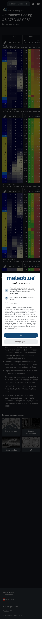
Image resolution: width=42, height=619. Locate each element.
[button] (21, 303)
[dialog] (21, 309)
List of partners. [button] (32, 316)
